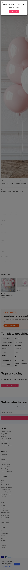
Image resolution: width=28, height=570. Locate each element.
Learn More (14, 11)
